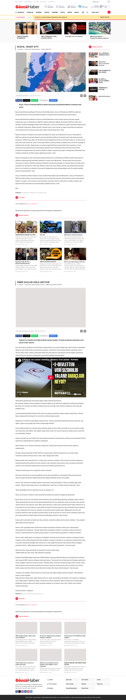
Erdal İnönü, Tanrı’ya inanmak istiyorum (104, 63)
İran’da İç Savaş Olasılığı (42, 17)
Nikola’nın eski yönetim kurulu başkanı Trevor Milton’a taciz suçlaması (49, 664)
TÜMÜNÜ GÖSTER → (105, 17)
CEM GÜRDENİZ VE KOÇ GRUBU (104, 71)
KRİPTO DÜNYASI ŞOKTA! (48, 262)
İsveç (36, 192)
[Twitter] (19, 691)
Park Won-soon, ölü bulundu (74, 36)
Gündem (34, 49)
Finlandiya (32, 192)
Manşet (38, 49)
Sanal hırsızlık (34, 593)
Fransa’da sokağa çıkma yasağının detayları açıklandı (50, 636)
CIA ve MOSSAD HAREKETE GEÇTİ (104, 54)
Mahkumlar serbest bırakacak (73, 235)
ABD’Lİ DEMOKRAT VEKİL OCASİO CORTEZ (49, 37)
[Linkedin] (25, 691)
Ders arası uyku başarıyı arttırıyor (74, 262)
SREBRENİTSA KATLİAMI (103, 88)
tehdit (45, 192)
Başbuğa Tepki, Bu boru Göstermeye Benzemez (22, 262)
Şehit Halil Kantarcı (104, 96)
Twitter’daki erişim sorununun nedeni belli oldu (24, 663)
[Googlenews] (31, 691)
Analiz (26, 284)
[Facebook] (16, 691)
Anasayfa (21, 49)
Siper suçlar (40, 593)
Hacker (28, 593)
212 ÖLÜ (42, 235)
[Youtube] (28, 691)
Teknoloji (42, 284)
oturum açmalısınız (32, 203)
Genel (29, 49)
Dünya (26, 49)
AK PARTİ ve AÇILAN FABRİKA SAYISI (104, 80)
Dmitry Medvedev (25, 192)
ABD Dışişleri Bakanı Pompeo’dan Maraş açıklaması (99, 37)
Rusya (41, 192)
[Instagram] (22, 691)
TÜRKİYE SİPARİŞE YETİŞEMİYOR (22, 37)
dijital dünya (24, 593)
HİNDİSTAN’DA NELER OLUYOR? (25, 235)
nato (39, 192)
